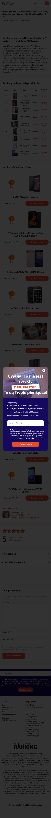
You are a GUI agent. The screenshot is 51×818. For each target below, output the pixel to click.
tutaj (32, 438)
